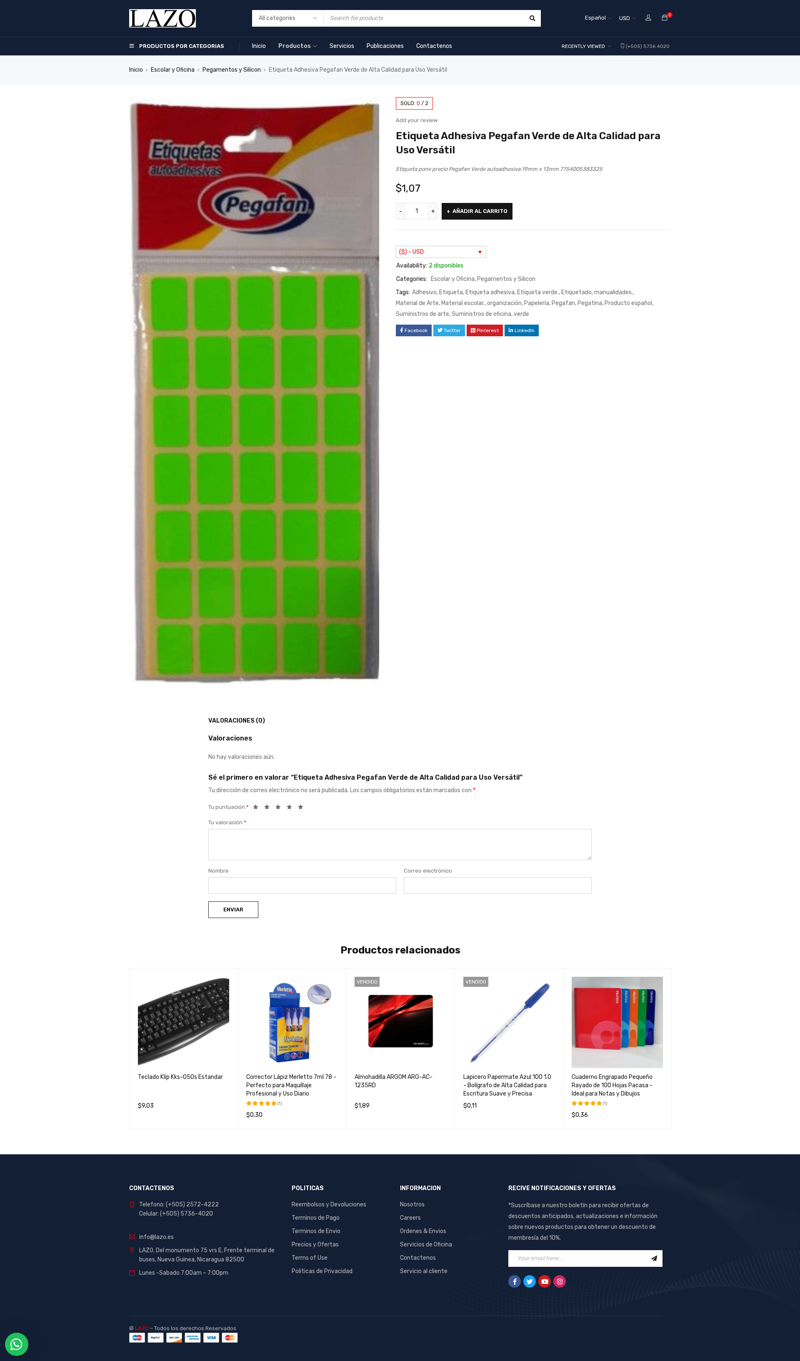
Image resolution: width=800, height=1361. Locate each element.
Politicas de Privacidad (322, 1271)
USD (624, 18)
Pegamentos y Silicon (231, 69)
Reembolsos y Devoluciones (329, 1204)
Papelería (536, 303)
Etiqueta (451, 292)
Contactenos (418, 1257)
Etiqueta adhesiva (490, 292)
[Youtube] (544, 1281)
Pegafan (563, 303)
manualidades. (613, 292)
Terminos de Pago (316, 1217)
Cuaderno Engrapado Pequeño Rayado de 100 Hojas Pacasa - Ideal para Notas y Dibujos (612, 1085)
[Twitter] (529, 1281)
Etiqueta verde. (538, 292)
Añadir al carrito (480, 211)
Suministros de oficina (481, 314)
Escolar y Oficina (173, 69)
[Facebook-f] (514, 1281)
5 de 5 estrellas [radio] (303, 808)
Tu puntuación (228, 807)
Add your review (417, 120)
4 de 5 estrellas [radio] (292, 808)
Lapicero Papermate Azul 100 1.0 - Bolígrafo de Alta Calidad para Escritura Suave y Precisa (507, 1085)
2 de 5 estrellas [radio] (269, 808)
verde (521, 314)
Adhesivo (424, 292)
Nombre (218, 871)
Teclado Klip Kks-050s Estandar (180, 1077)
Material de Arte (417, 303)
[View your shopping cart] (665, 18)
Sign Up (654, 1258)
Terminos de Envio (316, 1231)
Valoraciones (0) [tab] (236, 720)
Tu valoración (227, 822)
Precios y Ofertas (315, 1244)
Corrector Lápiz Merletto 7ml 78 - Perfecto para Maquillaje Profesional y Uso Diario (291, 1085)
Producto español (628, 303)
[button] (368, 107)
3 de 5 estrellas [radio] (280, 808)
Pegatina (590, 303)
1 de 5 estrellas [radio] (258, 808)
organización (504, 303)
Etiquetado (576, 292)
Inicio (136, 69)
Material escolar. (463, 303)
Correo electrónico (428, 871)
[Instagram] (559, 1281)
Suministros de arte (422, 314)
